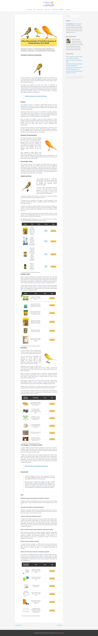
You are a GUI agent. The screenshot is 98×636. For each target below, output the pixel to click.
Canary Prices (40, 9)
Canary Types (55, 9)
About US (68, 9)
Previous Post (18, 625)
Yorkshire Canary (27, 104)
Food (35, 9)
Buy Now (53, 230)
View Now (52, 403)
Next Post (60, 625)
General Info (29, 9)
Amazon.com (72, 32)
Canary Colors (47, 9)
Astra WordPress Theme (59, 632)
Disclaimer (61, 9)
